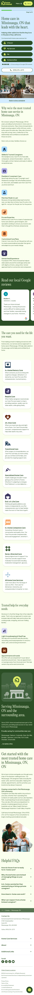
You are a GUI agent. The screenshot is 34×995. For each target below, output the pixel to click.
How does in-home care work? (13, 894)
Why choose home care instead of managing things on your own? (13, 877)
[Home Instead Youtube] (13, 961)
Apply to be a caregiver (17, 100)
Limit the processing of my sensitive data (11, 991)
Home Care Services (9, 939)
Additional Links (7, 951)
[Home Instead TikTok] (9, 961)
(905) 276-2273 (18, 70)
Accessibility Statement (7, 985)
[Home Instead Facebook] (2, 961)
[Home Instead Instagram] (6, 961)
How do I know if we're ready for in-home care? (12, 869)
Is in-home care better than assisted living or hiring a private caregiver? (13, 886)
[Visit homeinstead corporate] (6, 3)
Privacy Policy (4, 981)
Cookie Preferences (6, 987)
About (3, 945)
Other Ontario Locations (8, 970)
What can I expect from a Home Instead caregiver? (13, 901)
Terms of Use (4, 983)
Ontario (7, 910)
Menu (18, 3)
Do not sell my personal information (10, 989)
